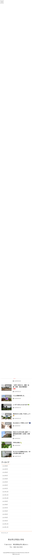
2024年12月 (5, 524)
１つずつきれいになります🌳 (21, 404)
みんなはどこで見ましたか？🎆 (22, 423)
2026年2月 (5, 485)
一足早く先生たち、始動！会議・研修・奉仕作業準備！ (21, 386)
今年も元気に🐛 (17, 442)
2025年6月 (5, 511)
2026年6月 (5, 472)
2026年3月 (5, 482)
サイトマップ (4, 533)
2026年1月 (5, 488)
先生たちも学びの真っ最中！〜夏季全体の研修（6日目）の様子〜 (21, 433)
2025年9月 (5, 501)
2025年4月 (5, 517)
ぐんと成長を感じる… (19, 395)
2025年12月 (5, 491)
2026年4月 (5, 478)
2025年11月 (5, 495)
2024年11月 (5, 527)
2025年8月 (5, 504)
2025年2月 (5, 520)
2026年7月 (5, 469)
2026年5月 (5, 475)
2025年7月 (5, 507)
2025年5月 (5, 514)
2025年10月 (5, 498)
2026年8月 (5, 466)
